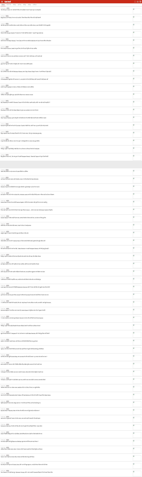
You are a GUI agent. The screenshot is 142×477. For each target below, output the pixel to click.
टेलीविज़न (35, 4)
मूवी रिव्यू (19, 4)
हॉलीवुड (29, 4)
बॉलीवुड (24, 4)
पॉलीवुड (14, 4)
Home (3, 4)
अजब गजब (9, 4)
